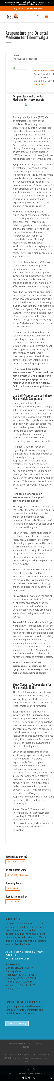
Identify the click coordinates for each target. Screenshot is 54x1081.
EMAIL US (10, 955)
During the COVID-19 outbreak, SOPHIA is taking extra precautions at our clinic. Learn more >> (27, 3)
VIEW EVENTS (12, 888)
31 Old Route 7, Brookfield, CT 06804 (24, 951)
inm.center (39, 84)
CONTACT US (12, 901)
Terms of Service (17, 1043)
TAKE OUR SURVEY (15, 861)
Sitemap (25, 1046)
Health (8, 42)
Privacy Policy (35, 1043)
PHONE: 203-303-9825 (17, 958)
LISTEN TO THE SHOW (17, 874)
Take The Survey (17, 1023)
